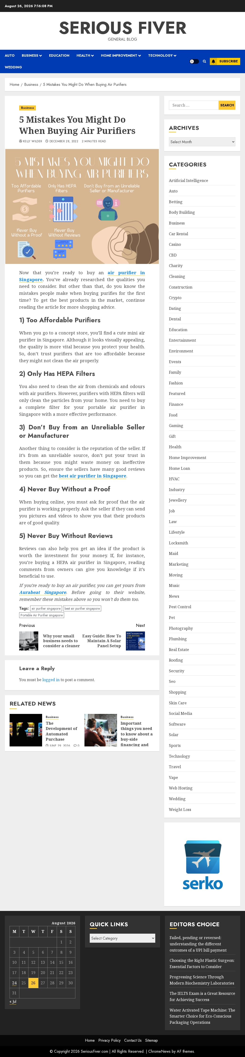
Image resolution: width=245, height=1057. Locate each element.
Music (174, 585)
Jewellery (178, 500)
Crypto (175, 297)
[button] (204, 61)
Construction (180, 287)
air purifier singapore (46, 608)
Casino (175, 244)
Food (173, 415)
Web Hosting (181, 788)
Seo (172, 681)
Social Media (180, 713)
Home (90, 1040)
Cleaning (177, 276)
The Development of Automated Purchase (61, 731)
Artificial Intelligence (188, 180)
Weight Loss (180, 809)
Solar (173, 734)
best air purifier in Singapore (92, 476)
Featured (177, 393)
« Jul (13, 1001)
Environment (181, 351)
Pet (172, 617)
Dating (175, 308)
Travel (175, 766)
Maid (173, 553)
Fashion (176, 383)
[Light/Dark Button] (194, 61)
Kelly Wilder (32, 141)
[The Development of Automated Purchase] (26, 730)
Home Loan (179, 468)
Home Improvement (119, 55)
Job (172, 511)
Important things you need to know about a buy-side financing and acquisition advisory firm (137, 739)
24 (14, 983)
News (174, 596)
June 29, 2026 (60, 746)
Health (83, 55)
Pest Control (180, 606)
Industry (177, 489)
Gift (172, 436)
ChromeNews (159, 1051)
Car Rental (178, 233)
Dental (175, 319)
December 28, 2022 (64, 141)
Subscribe (228, 61)
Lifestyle (177, 532)
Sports (175, 745)
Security (176, 671)
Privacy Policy (109, 1040)
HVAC (174, 479)
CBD (173, 255)
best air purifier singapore (82, 608)
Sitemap (151, 1040)
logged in (51, 679)
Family (175, 372)
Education (59, 55)
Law (173, 521)
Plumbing (178, 638)
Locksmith (178, 543)
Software (177, 724)
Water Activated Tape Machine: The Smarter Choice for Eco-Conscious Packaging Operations (202, 1016)
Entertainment (182, 340)
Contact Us (133, 1040)
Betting (176, 201)
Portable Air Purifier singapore (42, 615)
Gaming (176, 425)
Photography (181, 628)
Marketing (179, 564)
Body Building (182, 212)
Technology (160, 55)
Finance (176, 404)
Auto (10, 55)
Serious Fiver (122, 27)
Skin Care (178, 703)
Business (30, 55)
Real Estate (179, 649)
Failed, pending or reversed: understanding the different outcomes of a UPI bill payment (198, 944)
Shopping (177, 692)
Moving (176, 575)
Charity (176, 265)
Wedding (13, 67)
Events (175, 361)
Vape (173, 777)
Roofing (176, 660)
